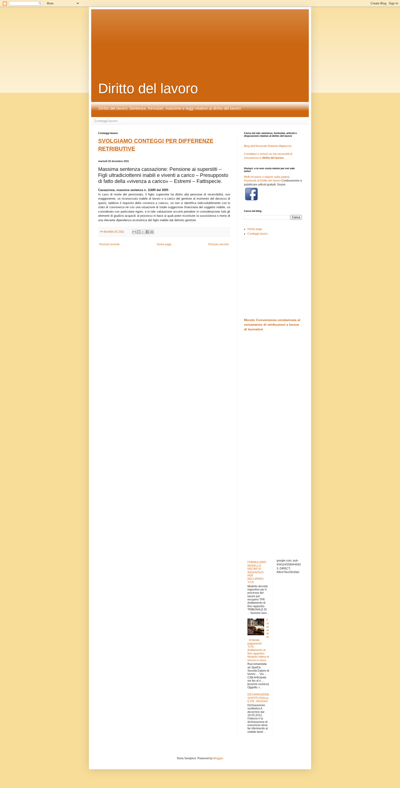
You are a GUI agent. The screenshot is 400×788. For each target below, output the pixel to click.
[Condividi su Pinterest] (152, 232)
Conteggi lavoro (106, 121)
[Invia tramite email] (134, 232)
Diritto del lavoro (148, 88)
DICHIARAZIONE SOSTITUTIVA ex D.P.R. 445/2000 (258, 698)
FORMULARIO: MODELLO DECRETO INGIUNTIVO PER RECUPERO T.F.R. (257, 572)
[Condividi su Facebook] (147, 232)
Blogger (218, 758)
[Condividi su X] (143, 232)
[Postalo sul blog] (138, 232)
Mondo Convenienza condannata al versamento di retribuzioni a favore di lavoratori (272, 324)
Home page (164, 244)
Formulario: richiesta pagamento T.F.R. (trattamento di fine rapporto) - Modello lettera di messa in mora (258, 640)
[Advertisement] (210, 38)
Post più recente (109, 244)
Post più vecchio (218, 244)
